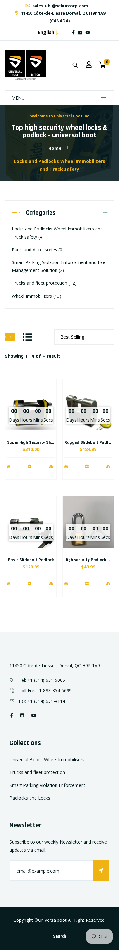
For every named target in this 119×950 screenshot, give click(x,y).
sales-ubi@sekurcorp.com (59, 6)
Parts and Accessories (38, 250)
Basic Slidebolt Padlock (31, 560)
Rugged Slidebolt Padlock (89, 442)
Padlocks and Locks (30, 798)
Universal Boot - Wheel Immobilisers (47, 759)
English (46, 32)
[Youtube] (88, 32)
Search (59, 936)
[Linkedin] (80, 32)
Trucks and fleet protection (44, 283)
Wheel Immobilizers (36, 296)
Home (55, 148)
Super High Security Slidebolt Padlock (44, 442)
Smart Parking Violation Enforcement (47, 785)
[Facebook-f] (73, 32)
